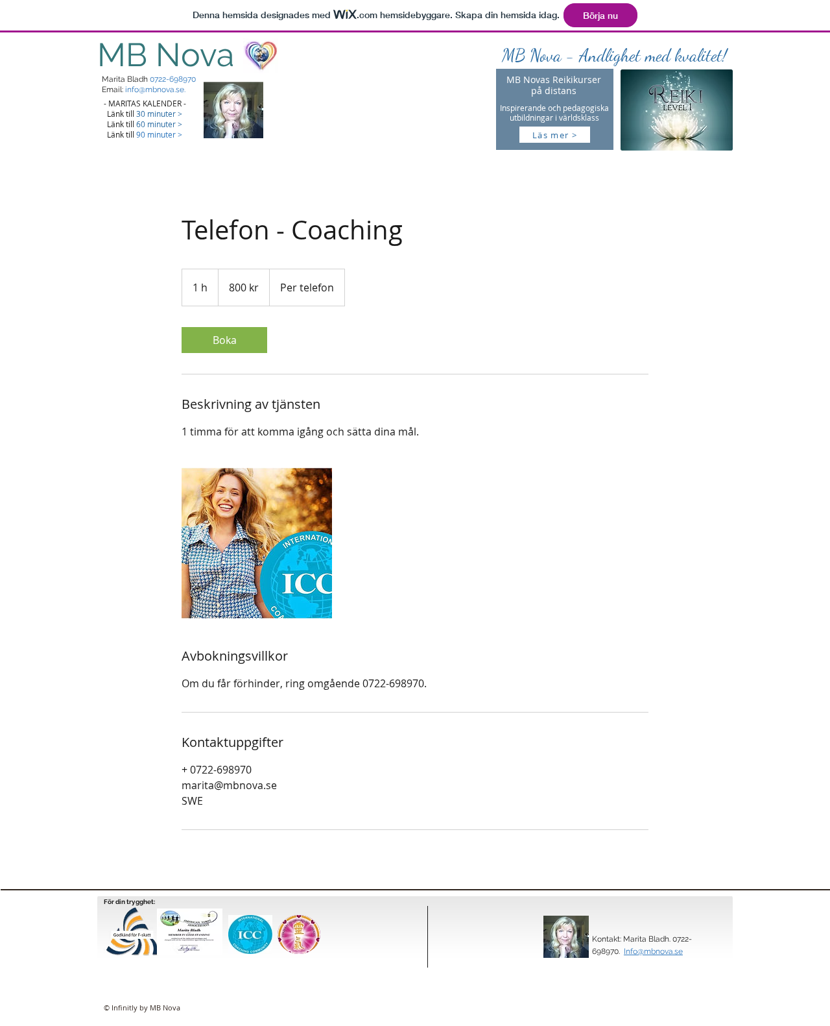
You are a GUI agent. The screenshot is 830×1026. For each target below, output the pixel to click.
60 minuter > (159, 124)
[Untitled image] (257, 543)
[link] (224, 340)
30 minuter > (159, 113)
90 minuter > (159, 134)
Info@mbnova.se (653, 951)
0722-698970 (173, 79)
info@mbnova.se (154, 89)
